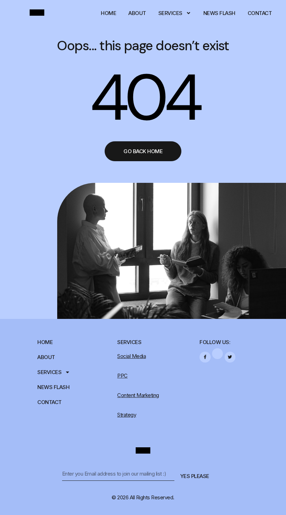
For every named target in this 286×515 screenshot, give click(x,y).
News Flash (219, 13)
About (137, 13)
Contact (260, 13)
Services (170, 13)
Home (108, 13)
